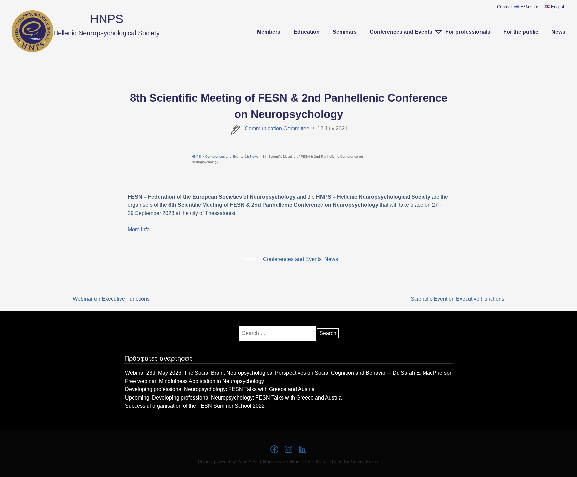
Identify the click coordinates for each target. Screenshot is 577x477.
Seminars (345, 32)
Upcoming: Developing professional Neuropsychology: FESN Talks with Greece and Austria (233, 397)
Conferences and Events (401, 32)
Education (307, 32)
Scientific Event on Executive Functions (457, 299)
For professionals (467, 32)
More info (139, 229)
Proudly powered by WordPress (229, 461)
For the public (520, 32)
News (558, 32)
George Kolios (364, 461)
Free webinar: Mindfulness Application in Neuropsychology (194, 381)
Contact (504, 6)
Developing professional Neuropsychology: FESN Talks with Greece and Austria (220, 389)
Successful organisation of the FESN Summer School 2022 (195, 406)
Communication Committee (277, 128)
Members (268, 32)
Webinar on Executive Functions (111, 299)
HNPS (106, 19)
